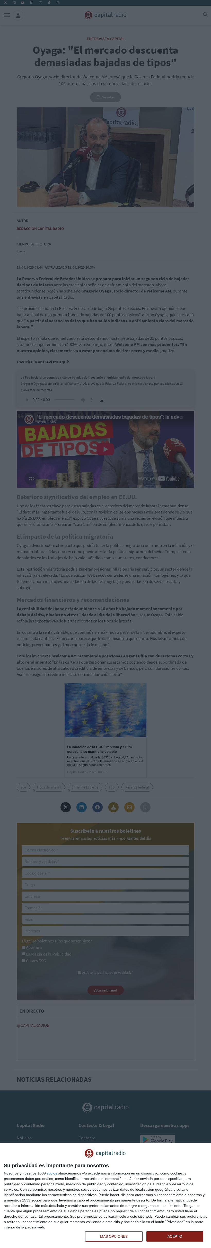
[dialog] (105, 1195)
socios (52, 1173)
